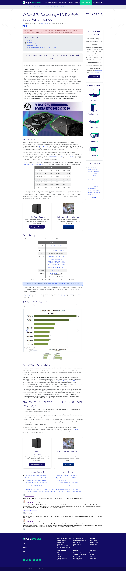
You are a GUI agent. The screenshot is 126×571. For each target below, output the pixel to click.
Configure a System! (37, 227)
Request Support (94, 542)
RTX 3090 (63, 491)
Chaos (27, 489)
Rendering (75, 489)
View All (68, 486)
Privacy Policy (77, 556)
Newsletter (92, 560)
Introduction (30, 40)
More (74, 546)
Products (55, 2)
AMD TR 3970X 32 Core (56, 245)
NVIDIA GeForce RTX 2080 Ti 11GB (56, 261)
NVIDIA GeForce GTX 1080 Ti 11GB (56, 267)
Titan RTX (68, 491)
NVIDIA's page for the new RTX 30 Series (33, 164)
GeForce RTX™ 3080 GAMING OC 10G (56, 283)
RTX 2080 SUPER (43, 491)
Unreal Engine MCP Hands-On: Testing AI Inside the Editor (71, 482)
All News (59, 553)
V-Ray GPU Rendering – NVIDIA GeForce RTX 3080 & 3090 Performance (51, 7)
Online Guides (93, 540)
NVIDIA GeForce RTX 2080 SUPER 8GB (56, 262)
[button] (27, 330)
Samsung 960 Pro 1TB (56, 270)
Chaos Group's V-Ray (43, 146)
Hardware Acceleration (58, 489)
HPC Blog (59, 556)
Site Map (25, 547)
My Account (96, 2)
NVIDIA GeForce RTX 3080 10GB (56, 258)
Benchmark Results (32, 44)
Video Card (38, 431)
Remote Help (93, 544)
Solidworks (60, 544)
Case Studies (61, 560)
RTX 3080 (57, 491)
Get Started (94, 76)
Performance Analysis (32, 45)
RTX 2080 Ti (51, 491)
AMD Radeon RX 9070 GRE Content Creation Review (38, 482)
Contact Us (92, 558)
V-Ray (73, 491)
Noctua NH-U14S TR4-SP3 (56, 248)
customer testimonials (95, 72)
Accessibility (76, 560)
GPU (30, 489)
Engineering (76, 542)
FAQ (24, 551)
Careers (91, 554)
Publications (62, 2)
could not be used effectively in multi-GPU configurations (67, 381)
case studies (98, 70)
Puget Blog (60, 554)
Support (70, 2)
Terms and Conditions (79, 554)
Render (70, 489)
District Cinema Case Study (63, 480)
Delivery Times (77, 558)
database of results (60, 296)
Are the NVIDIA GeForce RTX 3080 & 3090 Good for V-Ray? (41, 47)
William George (44, 23)
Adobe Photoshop (62, 542)
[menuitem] (102, 2)
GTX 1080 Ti (48, 489)
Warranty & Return (78, 553)
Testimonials (93, 553)
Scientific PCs (77, 544)
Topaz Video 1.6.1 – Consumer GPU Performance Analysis (40, 478)
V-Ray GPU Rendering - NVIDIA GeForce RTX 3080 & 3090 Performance (53, 32)
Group (43, 489)
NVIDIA (66, 489)
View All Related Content (37, 486)
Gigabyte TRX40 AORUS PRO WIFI (56, 250)
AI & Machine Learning (63, 547)
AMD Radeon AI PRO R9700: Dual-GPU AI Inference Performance (41, 475)
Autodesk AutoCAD (62, 546)
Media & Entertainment (79, 540)
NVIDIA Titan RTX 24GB (56, 259)
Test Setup (29, 42)
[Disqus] (63, 511)
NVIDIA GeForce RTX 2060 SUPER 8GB (56, 266)
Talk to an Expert (86, 2)
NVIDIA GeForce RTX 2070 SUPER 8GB (56, 264)
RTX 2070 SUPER (34, 491)
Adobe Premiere (61, 540)
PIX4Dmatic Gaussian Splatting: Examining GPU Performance (40, 480)
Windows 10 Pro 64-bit (54, 273)
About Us (77, 2)
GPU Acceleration (36, 489)
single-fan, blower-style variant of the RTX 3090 (61, 156)
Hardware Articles (27, 7)
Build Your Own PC (29, 544)
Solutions (48, 2)
